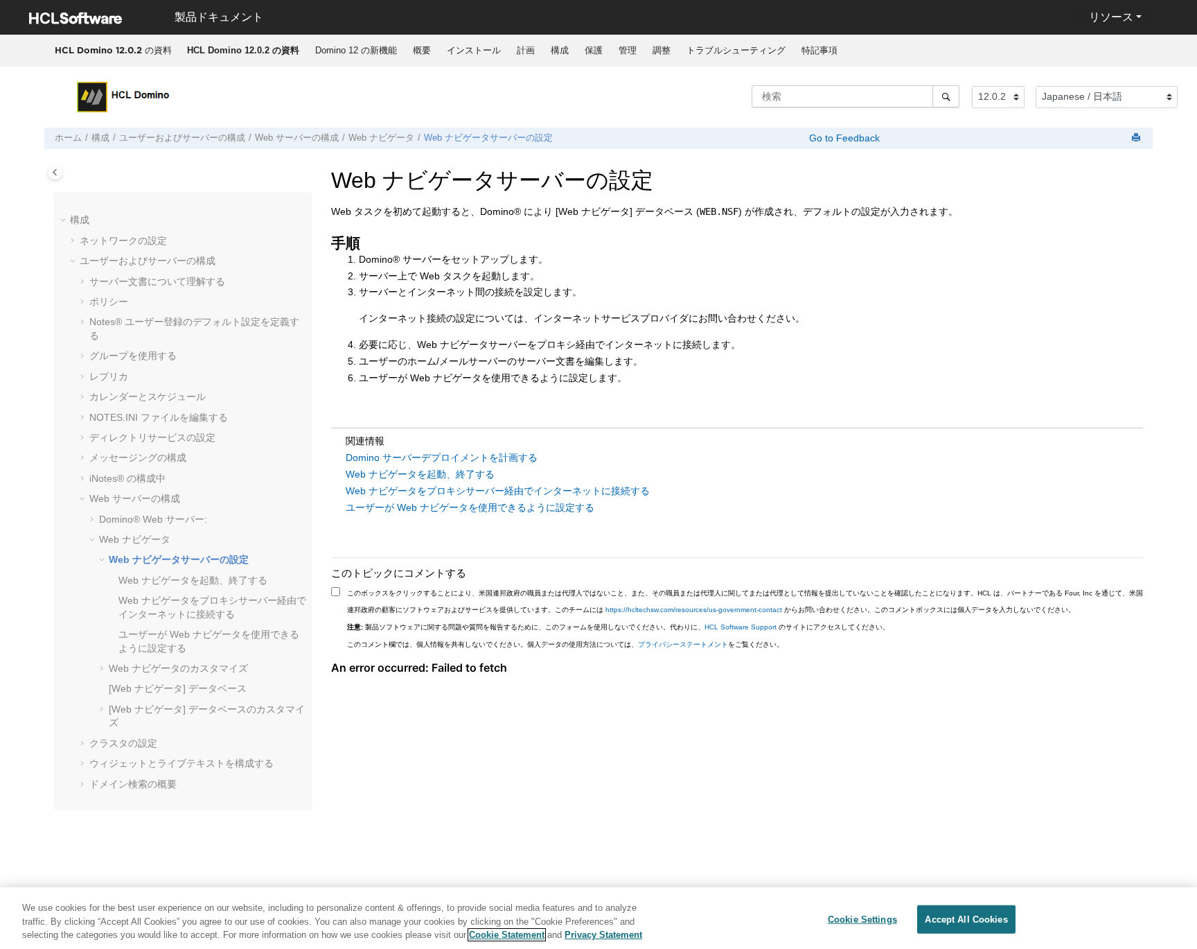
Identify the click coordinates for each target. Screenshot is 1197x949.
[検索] (945, 96)
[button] (64, 220)
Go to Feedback (843, 137)
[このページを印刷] (1137, 138)
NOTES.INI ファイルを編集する (158, 417)
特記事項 (819, 50)
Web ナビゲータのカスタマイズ (178, 668)
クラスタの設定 (123, 743)
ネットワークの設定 (123, 240)
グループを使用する (133, 355)
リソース (1111, 17)
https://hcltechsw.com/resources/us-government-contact (693, 609)
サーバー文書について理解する (157, 281)
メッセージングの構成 (137, 457)
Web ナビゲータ (381, 138)
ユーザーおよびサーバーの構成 (182, 138)
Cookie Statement (506, 935)
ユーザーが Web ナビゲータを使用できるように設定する (470, 507)
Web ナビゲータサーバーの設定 (488, 138)
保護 (594, 50)
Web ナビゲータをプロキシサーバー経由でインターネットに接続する (498, 490)
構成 (560, 50)
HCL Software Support (740, 627)
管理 (628, 50)
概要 (422, 50)
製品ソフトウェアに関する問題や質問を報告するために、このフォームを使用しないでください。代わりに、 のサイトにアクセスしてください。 (618, 627)
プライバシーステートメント (683, 644)
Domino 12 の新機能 (356, 50)
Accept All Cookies (966, 919)
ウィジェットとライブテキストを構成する (181, 763)
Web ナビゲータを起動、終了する (192, 580)
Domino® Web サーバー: (153, 519)
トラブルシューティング (736, 50)
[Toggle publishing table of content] (55, 172)
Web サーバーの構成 (297, 138)
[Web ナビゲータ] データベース (178, 688)
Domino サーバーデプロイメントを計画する (442, 457)
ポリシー (108, 301)
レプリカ (108, 376)
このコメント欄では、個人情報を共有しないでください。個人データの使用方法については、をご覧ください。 (565, 644)
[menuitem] (243, 50)
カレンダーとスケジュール (147, 396)
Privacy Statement (603, 935)
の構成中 (127, 478)
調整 (662, 50)
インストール (474, 50)
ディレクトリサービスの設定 (152, 437)
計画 (526, 50)
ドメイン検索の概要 (133, 784)
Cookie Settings (862, 919)
